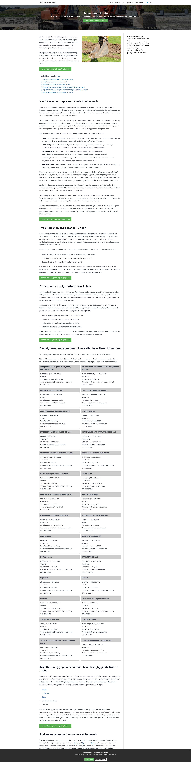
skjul (59, 76)
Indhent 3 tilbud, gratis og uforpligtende (95, 20)
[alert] (95, 755)
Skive (44, 697)
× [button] (189, 750)
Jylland (117, 2)
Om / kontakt (139, 2)
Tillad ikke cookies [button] (100, 759)
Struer (44, 689)
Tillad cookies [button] (89, 759)
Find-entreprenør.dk (47, 2)
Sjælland (130, 2)
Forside (110, 2)
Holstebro (45, 693)
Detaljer (111, 756)
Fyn (123, 2)
